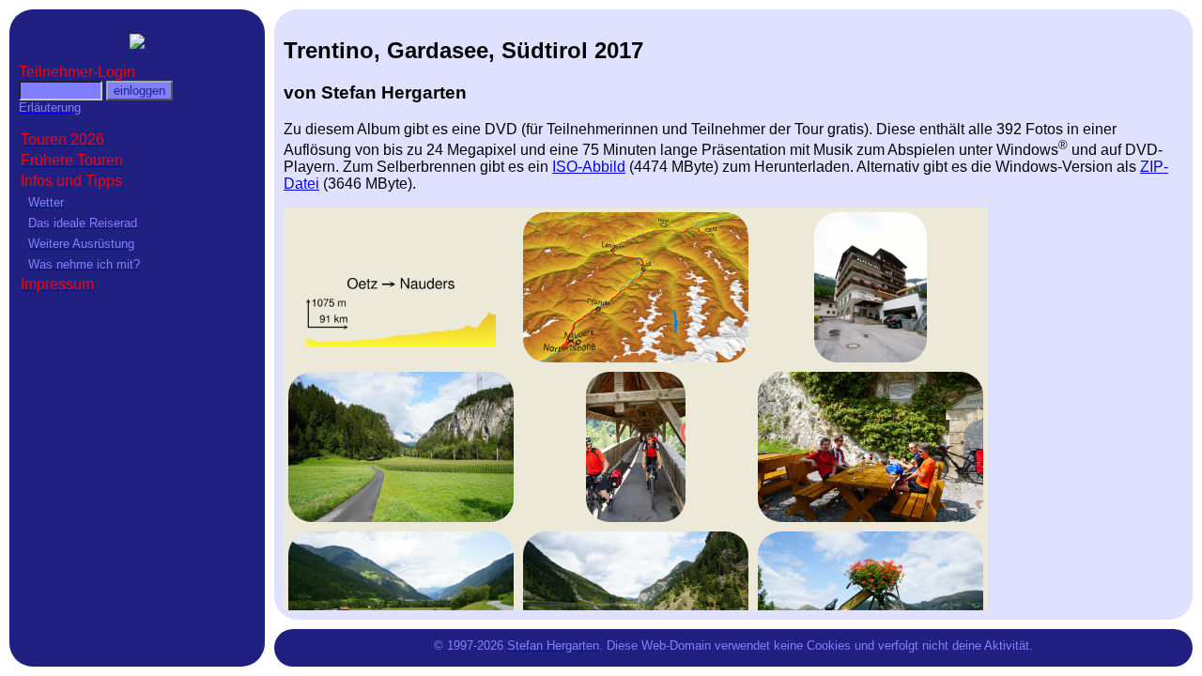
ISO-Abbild (588, 167)
